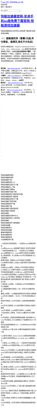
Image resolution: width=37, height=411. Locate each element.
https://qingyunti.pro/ (13, 68)
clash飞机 (20, 2)
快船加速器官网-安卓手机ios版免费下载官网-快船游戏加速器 (17, 21)
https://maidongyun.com (15, 83)
